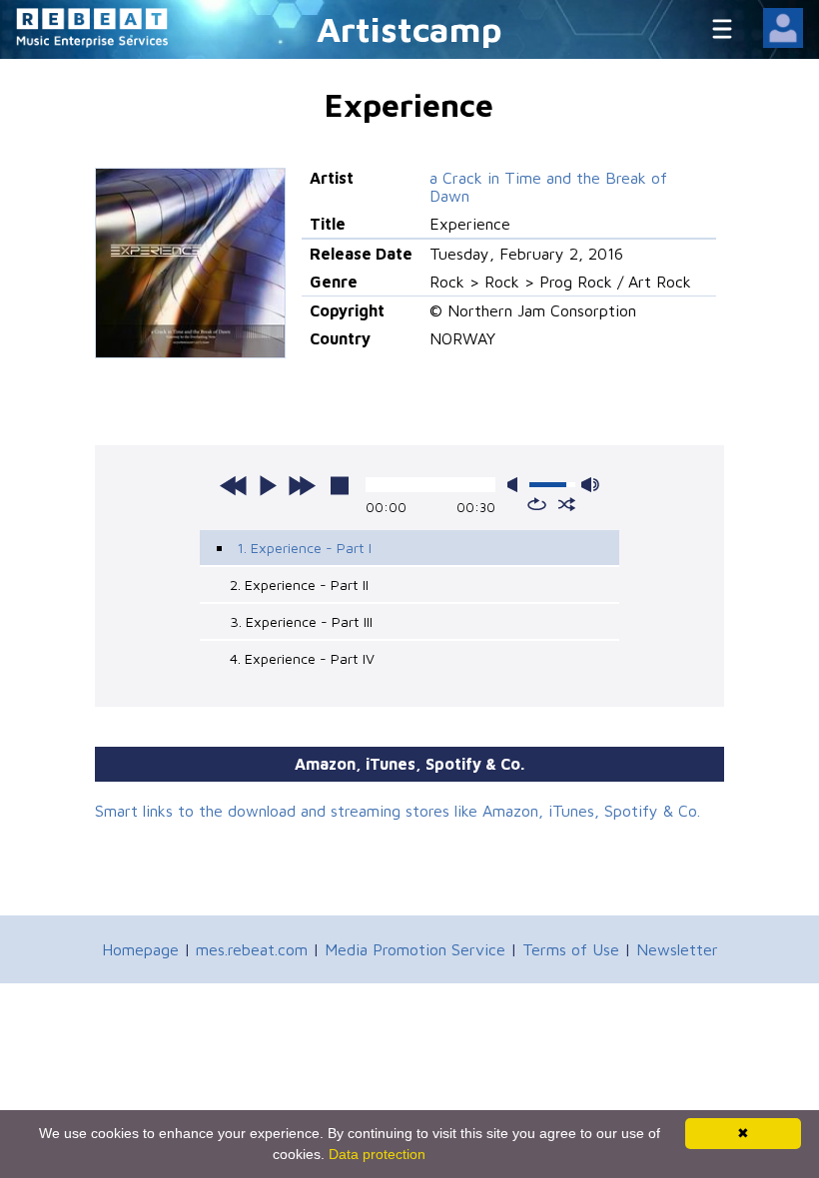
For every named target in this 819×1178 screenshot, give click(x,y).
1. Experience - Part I (304, 547)
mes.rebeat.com (252, 949)
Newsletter (677, 949)
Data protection (377, 1154)
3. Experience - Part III (301, 621)
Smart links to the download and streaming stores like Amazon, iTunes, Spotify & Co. (397, 811)
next (302, 485)
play (268, 485)
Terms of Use (570, 949)
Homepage (140, 949)
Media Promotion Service (415, 949)
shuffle (566, 504)
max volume (590, 484)
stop (340, 485)
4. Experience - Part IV (302, 658)
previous (234, 485)
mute (516, 484)
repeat (536, 504)
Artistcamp (409, 28)
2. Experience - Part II (299, 584)
